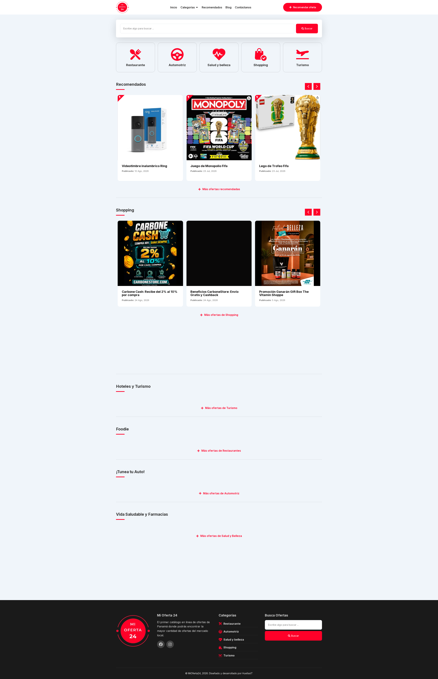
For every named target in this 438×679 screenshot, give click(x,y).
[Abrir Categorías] (197, 7)
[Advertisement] (218, 343)
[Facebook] (161, 644)
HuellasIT (247, 673)
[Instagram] (170, 644)
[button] (316, 86)
